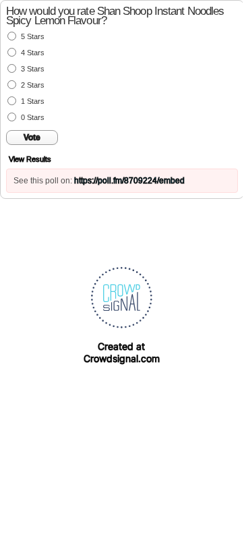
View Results (30, 159)
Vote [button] (32, 137)
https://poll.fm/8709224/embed (129, 180)
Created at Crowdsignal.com (122, 352)
